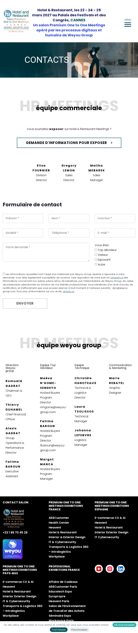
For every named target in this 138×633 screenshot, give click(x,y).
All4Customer (59, 518)
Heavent (55, 527)
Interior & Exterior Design (67, 537)
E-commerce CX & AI (110, 518)
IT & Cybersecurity (62, 542)
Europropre (57, 596)
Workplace (57, 556)
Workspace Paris (61, 620)
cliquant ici (117, 277)
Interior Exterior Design (111, 532)
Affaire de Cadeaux (63, 582)
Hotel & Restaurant (63, 532)
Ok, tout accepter (124, 625)
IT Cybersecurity (107, 537)
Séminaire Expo (60, 616)
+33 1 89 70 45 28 (15, 532)
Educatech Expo (60, 591)
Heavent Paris (59, 601)
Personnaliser (79, 629)
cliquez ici (68, 291)
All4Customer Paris (63, 587)
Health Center (59, 523)
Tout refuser (59, 629)
